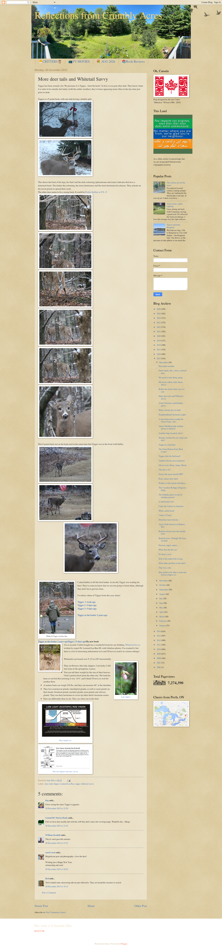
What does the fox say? (168, 549)
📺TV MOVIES (79, 61)
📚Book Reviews (133, 61)
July (161, 598)
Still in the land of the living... (171, 558)
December (163, 362)
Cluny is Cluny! (165, 515)
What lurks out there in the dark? (172, 563)
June (161, 602)
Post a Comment (49, 892)
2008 (159, 658)
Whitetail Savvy (132, 644)
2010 (159, 649)
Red (47, 878)
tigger (77, 783)
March (162, 616)
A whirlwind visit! (166, 501)
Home (91, 906)
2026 (159, 309)
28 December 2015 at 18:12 (56, 886)
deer (46, 783)
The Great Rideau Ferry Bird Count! (171, 450)
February (163, 620)
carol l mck (50, 852)
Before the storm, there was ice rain (171, 390)
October (162, 584)
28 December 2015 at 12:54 (56, 825)
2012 (159, 640)
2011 (159, 644)
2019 (159, 340)
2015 (159, 358)
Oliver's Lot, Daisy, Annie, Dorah (172, 465)
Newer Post (41, 906)
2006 (159, 667)
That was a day (165, 567)
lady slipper (54, 783)
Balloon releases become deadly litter (172, 532)
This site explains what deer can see (65, 771)
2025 (159, 313)
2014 (159, 631)
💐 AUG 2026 (105, 61)
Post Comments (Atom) (56, 912)
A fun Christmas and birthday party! (171, 404)
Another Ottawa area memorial (172, 460)
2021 (159, 331)
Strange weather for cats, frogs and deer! (173, 439)
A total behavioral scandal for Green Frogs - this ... (171, 420)
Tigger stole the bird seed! (169, 456)
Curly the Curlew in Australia (171, 506)
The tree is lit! (165, 469)
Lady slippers (126, 697)
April (161, 611)
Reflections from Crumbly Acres (98, 14)
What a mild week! (167, 510)
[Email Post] (68, 780)
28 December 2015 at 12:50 (56, 808)
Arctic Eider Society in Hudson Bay (172, 525)
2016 (159, 354)
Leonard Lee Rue (67, 783)
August (162, 594)
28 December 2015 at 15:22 (56, 842)
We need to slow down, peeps (171, 377)
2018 (159, 344)
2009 (159, 653)
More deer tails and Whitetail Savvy (171, 397)
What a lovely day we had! (170, 410)
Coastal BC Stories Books (56, 817)
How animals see (65, 740)
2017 (159, 349)
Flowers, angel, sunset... (168, 545)
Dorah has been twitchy (168, 519)
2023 (159, 322)
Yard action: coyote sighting (175, 205)
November (163, 580)
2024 (159, 317)
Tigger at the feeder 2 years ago (53, 641)
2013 (159, 635)
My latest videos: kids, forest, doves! (171, 383)
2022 (159, 327)
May (161, 607)
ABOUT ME (39, 930)
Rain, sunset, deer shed (168, 478)
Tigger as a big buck (167, 444)
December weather (166, 366)
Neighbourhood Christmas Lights (172, 414)
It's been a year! (165, 554)
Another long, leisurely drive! (171, 433)
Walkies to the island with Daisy (172, 483)
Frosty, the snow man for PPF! (171, 474)
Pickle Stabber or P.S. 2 (95, 192)
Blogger (124, 943)
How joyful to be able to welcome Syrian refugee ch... (173, 573)
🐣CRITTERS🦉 (50, 61)
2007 (159, 662)
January (162, 625)
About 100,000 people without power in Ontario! (171, 427)
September (164, 589)
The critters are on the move (176, 183)
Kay (47, 800)
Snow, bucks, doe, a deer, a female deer (173, 371)
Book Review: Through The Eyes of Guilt (172, 539)
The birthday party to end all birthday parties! (170, 496)
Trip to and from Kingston (173, 226)
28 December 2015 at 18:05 (56, 869)
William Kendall (52, 835)
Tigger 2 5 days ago (77, 641)
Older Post (140, 906)
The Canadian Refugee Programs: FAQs (173, 489)
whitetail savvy (87, 783)
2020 (159, 336)
